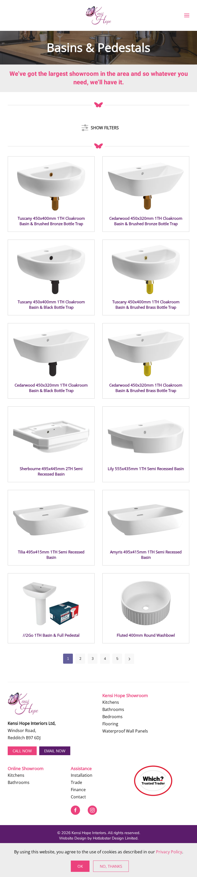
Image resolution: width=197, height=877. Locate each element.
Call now (22, 750)
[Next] (129, 659)
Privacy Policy (169, 852)
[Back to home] (98, 15)
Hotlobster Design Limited (115, 838)
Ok (80, 866)
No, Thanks (111, 866)
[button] (186, 15)
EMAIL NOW (54, 750)
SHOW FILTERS (105, 126)
